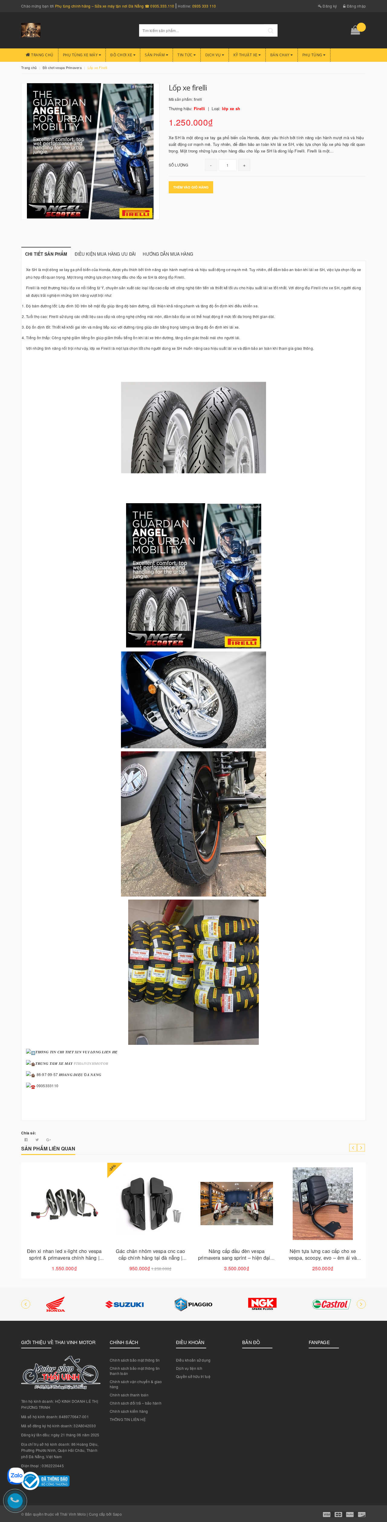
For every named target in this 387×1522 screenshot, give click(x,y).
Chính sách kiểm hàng (129, 1411)
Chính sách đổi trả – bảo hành (135, 1403)
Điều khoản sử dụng (193, 1360)
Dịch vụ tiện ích (189, 1368)
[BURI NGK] (262, 1304)
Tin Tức (185, 54)
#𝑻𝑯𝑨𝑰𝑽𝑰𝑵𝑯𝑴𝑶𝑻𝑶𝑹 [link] (91, 1063)
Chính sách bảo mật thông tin (135, 1360)
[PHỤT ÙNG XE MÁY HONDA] (55, 1304)
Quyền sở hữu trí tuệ (193, 1376)
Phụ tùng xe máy (81, 54)
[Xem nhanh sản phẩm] (85, 1220)
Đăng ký (329, 5)
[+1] (48, 1139)
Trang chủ (42, 54)
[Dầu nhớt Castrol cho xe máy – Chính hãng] (331, 1304)
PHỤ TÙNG (313, 54)
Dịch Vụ (213, 54)
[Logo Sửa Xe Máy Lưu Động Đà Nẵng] (75, 30)
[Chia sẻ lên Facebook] (26, 1139)
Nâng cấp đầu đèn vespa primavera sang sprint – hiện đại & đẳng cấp (236, 1257)
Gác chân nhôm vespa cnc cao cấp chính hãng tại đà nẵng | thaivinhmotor (150, 1257)
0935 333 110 (204, 5)
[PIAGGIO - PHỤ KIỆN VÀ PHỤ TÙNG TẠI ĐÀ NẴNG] (193, 1304)
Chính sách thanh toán (129, 1394)
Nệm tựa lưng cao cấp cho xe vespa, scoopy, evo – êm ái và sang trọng (323, 1257)
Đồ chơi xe (121, 54)
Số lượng (178, 164)
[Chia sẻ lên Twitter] (37, 1139)
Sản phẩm (155, 54)
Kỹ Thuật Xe (246, 54)
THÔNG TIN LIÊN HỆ (128, 1419)
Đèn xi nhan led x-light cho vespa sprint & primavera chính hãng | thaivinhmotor (64, 1257)
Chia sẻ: (28, 1133)
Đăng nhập (356, 5)
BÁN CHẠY (280, 54)
